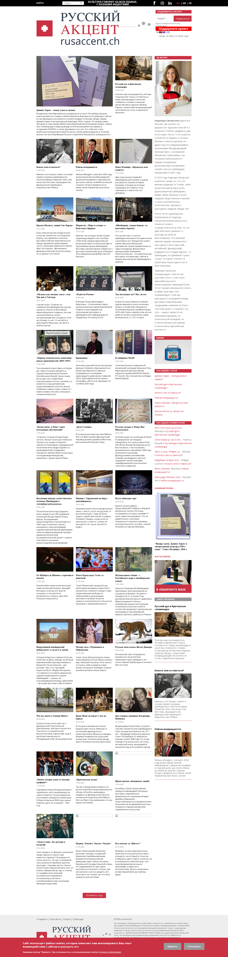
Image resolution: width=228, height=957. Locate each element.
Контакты (55, 919)
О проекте (41, 919)
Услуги (66, 919)
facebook (154, 3)
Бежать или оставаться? (168, 392)
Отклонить (194, 946)
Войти (40, 3)
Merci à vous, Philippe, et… (168, 451)
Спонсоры (78, 919)
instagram (162, 3)
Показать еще (94, 895)
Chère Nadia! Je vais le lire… (168, 439)
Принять (173, 946)
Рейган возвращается (166, 397)
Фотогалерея (162, 556)
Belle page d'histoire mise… (168, 477)
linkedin (170, 3)
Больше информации (110, 952)
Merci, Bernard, (162, 468)
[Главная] (94, 27)
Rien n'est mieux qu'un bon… (169, 427)
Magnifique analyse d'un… (168, 460)
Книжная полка (164, 488)
